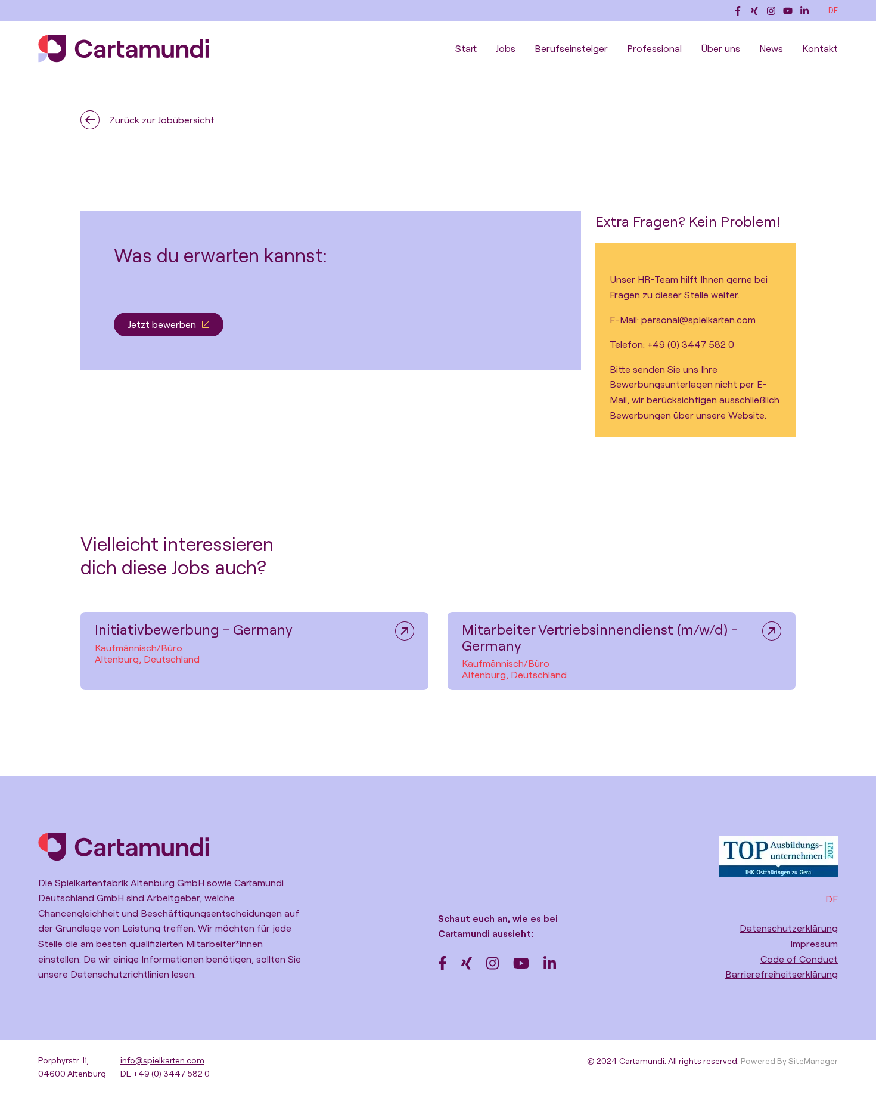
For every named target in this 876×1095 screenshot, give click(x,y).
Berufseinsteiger (571, 48)
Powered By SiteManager (789, 1061)
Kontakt (820, 48)
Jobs (505, 48)
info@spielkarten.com (162, 1060)
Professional (654, 48)
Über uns (720, 48)
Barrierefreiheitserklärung (781, 974)
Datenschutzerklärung (789, 928)
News (771, 48)
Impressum (814, 943)
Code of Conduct (799, 959)
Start (466, 48)
